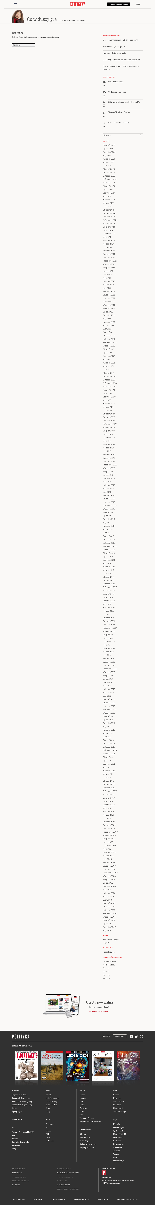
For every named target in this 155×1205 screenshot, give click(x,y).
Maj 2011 (106, 767)
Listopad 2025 (109, 176)
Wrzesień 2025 (109, 183)
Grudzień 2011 (109, 743)
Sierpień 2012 (108, 716)
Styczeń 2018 (108, 495)
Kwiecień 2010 (109, 811)
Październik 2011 (110, 750)
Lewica (15, 1138)
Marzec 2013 (108, 692)
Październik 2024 (110, 220)
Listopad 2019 (109, 420)
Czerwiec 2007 (109, 927)
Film (81, 1101)
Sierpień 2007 (109, 920)
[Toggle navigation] (15, 4)
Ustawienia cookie (63, 1185)
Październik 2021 (110, 342)
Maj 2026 (107, 155)
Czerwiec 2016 (109, 560)
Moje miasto (118, 1137)
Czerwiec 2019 (109, 437)
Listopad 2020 (109, 380)
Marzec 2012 (108, 733)
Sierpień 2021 (108, 349)
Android (108, 1178)
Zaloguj (138, 4)
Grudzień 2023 (109, 254)
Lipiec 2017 (108, 516)
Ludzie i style (118, 1127)
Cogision (80, 1199)
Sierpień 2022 (109, 308)
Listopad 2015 (109, 584)
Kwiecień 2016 (109, 567)
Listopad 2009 (109, 828)
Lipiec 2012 (108, 720)
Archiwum (117, 1147)
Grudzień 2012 (109, 703)
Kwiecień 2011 (109, 771)
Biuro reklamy (17, 1173)
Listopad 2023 (109, 257)
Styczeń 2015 (108, 618)
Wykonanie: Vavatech (103, 1199)
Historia (116, 1124)
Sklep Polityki (118, 1160)
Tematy (116, 1154)
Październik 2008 (110, 873)
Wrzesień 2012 (109, 713)
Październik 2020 (110, 383)
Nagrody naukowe (87, 1147)
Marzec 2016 (108, 570)
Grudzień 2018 (109, 458)
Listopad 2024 (109, 217)
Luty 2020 (107, 410)
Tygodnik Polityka (19, 1094)
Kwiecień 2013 (109, 689)
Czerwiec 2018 (109, 478)
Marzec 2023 (108, 284)
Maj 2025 (107, 196)
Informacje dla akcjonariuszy (68, 1189)
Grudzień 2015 (109, 580)
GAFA (48, 1137)
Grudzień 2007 (109, 907)
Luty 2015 (107, 614)
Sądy (14, 1148)
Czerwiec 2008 (109, 886)
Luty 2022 (107, 329)
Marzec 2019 (108, 448)
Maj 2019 (107, 441)
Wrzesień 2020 (109, 386)
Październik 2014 (110, 628)
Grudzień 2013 (109, 662)
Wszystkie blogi (119, 1111)
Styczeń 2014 (108, 658)
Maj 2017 (107, 522)
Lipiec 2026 (108, 149)
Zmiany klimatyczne (88, 1144)
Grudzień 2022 (109, 295)
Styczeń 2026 (109, 169)
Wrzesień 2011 (109, 754)
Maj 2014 (107, 645)
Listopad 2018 (109, 461)
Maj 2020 (107, 400)
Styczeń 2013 (108, 699)
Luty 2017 (107, 533)
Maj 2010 (107, 808)
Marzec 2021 (108, 366)
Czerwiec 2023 (109, 274)
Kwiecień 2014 (109, 648)
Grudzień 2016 (109, 539)
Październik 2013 (110, 669)
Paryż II (106, 971)
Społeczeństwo (119, 1130)
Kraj (13, 1128)
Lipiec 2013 (108, 679)
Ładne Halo (86, 1199)
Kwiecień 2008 (109, 893)
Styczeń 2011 (108, 781)
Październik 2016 (110, 546)
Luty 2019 (107, 451)
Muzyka (83, 1098)
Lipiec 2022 (108, 312)
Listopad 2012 (109, 706)
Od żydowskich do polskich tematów (123, 59)
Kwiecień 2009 (109, 852)
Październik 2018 (110, 465)
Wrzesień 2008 (109, 876)
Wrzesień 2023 (109, 264)
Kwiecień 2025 (109, 200)
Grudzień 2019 (109, 417)
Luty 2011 (107, 777)
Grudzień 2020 (109, 376)
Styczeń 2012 (108, 740)
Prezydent (16, 1145)
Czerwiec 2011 (109, 764)
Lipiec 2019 (108, 434)
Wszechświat (85, 1137)
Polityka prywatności (65, 1177)
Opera (106, 942)
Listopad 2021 (109, 339)
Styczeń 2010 (109, 822)
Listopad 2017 (109, 502)
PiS (13, 1135)
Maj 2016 (107, 563)
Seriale (82, 1104)
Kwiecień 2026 (109, 159)
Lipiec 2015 (108, 597)
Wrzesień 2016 (109, 550)
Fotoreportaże (118, 1144)
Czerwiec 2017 (109, 519)
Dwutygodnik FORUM (18, 1199)
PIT (47, 1127)
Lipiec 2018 (108, 475)
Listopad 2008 (109, 869)
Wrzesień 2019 (109, 427)
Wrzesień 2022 (109, 305)
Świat (48, 1090)
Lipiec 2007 (108, 924)
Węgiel (48, 1130)
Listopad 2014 (109, 624)
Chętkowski (118, 1108)
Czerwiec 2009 (109, 845)
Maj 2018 (107, 482)
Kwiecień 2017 (109, 526)
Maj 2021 (107, 359)
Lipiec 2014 (108, 638)
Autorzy (116, 1150)
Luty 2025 (107, 206)
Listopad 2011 (109, 747)
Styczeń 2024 (109, 250)
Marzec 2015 (108, 611)
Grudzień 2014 (109, 621)
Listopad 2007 (109, 910)
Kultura (82, 1090)
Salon (14, 1108)
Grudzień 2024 (109, 213)
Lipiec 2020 (108, 393)
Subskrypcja (119, 1036)
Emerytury (50, 1124)
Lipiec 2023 (108, 271)
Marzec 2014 (108, 652)
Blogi (115, 1090)
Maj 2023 (107, 278)
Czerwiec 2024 (109, 234)
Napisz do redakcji (19, 1177)
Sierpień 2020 (109, 390)
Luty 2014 (107, 655)
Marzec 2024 (108, 244)
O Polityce (16, 1185)
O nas (115, 1157)
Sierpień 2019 (109, 431)
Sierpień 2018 (109, 471)
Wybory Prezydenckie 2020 (23, 1132)
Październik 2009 (110, 832)
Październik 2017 (110, 505)
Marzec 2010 (108, 815)
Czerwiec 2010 (109, 805)
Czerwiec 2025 (109, 193)
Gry (81, 1114)
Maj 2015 (107, 604)
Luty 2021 (107, 369)
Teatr (82, 1111)
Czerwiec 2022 (109, 315)
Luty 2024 (107, 247)
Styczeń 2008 (109, 903)
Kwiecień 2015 (109, 607)
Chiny (48, 1111)
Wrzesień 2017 (109, 509)
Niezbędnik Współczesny (22, 1104)
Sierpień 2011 (108, 757)
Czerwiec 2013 (109, 682)
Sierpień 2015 (108, 594)
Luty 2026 (107, 166)
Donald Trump (51, 1101)
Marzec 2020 (108, 407)
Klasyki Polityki (119, 1134)
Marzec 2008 (108, 896)
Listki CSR (50, 1140)
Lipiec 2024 (108, 230)
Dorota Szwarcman (112, 39)
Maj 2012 (107, 726)
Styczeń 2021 (108, 373)
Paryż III (106, 978)
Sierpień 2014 (108, 635)
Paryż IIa (106, 975)
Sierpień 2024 (109, 227)
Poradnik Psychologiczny (22, 1101)
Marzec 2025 (108, 203)
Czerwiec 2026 (109, 152)
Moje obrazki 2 (109, 965)
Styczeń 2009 (109, 862)
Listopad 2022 (109, 298)
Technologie (84, 1140)
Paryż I (106, 968)
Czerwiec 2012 (109, 723)
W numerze (16, 1090)
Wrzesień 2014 (109, 631)
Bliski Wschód (51, 1104)
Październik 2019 (110, 424)
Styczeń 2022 (109, 332)
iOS (103, 1178)
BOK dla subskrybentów (21, 1181)
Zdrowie (83, 1134)
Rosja (48, 1108)
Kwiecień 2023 (109, 281)
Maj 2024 (107, 237)
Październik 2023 (110, 261)
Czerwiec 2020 (109, 397)
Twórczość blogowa (111, 939)
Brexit (48, 1094)
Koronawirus (17, 1120)
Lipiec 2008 (108, 883)
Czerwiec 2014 (109, 641)
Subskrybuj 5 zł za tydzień (98, 1011)
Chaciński (117, 1104)
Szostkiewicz (118, 1101)
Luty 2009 (107, 859)
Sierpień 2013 (109, 675)
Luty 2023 (107, 288)
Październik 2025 (110, 179)
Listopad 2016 (109, 543)
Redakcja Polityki (18, 1169)
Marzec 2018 (108, 488)
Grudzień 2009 (109, 825)
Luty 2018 (107, 492)
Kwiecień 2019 (109, 444)
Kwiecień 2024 (109, 240)
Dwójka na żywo (109, 961)
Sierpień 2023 (109, 267)
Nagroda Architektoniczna (90, 1121)
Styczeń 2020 (109, 414)
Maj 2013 (107, 686)
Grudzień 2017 (109, 499)
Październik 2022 (110, 301)
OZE (47, 1134)
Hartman (117, 1098)
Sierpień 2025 (109, 186)
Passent (116, 1094)
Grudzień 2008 (109, 866)
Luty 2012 (107, 737)
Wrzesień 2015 (109, 590)
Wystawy (83, 1108)
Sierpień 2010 (109, 798)
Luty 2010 (107, 818)
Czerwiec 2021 (109, 356)
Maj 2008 (107, 890)
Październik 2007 (110, 913)
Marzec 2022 (108, 325)
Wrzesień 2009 (109, 835)
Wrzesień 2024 (109, 223)
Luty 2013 (107, 696)
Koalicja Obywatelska (20, 1142)
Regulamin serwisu (64, 1169)
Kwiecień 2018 (109, 485)
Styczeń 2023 (109, 291)
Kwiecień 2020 (109, 403)
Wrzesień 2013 (109, 672)
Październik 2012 (110, 709)
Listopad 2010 (109, 788)
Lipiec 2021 (108, 352)
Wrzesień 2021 (109, 346)
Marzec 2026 (108, 162)
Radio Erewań (108, 952)
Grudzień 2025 (109, 172)
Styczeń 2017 (108, 536)
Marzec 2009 (108, 856)
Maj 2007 (107, 930)
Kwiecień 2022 (109, 322)
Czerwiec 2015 (109, 601)
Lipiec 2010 (108, 801)
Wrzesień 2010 (109, 794)
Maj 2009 (107, 849)
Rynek (48, 1120)
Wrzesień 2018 (109, 468)
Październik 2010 (110, 791)
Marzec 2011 (108, 774)
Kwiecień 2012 (109, 730)
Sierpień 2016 (109, 553)
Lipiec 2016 (108, 556)
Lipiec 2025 (108, 189)
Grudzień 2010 (109, 784)
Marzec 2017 (108, 529)
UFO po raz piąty (130, 39)
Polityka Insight (39, 1199)
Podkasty (117, 1140)
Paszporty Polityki (87, 1118)
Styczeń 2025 (109, 210)
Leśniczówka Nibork (59, 1199)
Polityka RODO (62, 1181)
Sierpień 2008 (109, 879)
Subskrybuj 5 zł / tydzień (118, 4)
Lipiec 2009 (108, 842)
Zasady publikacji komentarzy (68, 1173)
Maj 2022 (107, 318)
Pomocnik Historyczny (21, 1098)
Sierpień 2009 (109, 839)
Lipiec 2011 (107, 760)
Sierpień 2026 (109, 145)
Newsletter (106, 1036)
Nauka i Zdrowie (85, 1130)
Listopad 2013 (109, 665)
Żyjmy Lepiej (17, 1111)
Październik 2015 (110, 587)
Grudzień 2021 (109, 335)
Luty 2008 (107, 900)
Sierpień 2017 (108, 512)
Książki (82, 1094)
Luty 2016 (107, 573)
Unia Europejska (52, 1098)
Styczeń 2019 (108, 454)
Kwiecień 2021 (109, 363)
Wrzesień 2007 (109, 917)
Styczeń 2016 (108, 577)
